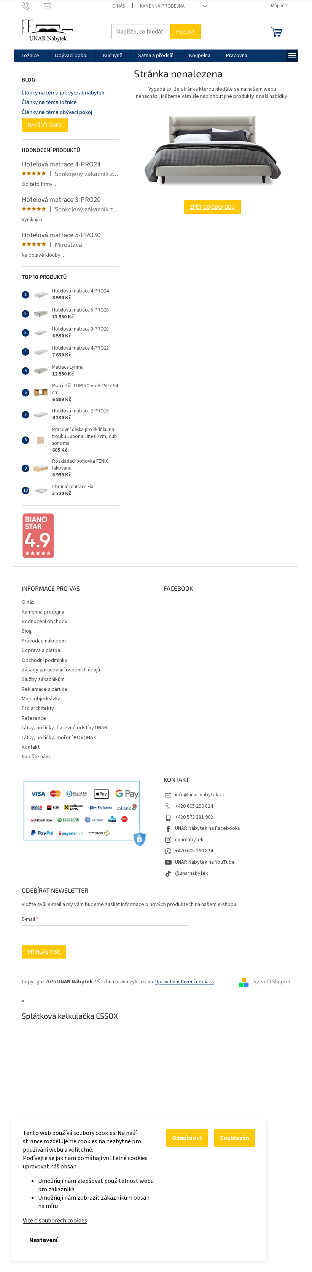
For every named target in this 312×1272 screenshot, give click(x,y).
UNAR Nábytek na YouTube (205, 862)
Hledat (185, 31)
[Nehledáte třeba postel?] (212, 150)
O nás (118, 6)
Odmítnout (187, 1138)
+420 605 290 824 (194, 806)
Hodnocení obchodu (44, 621)
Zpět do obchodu (212, 206)
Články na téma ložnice (49, 102)
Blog (27, 631)
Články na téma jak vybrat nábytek (63, 92)
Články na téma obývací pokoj (57, 112)
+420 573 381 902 (194, 817)
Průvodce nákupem (44, 641)
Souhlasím (234, 1138)
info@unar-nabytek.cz (200, 795)
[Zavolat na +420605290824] (33, 5)
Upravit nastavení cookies (184, 982)
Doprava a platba (41, 650)
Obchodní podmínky (44, 660)
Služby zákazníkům (43, 679)
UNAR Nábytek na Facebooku (207, 828)
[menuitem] (30, 56)
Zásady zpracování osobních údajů (61, 670)
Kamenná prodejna (162, 6)
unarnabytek (189, 840)
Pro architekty (38, 708)
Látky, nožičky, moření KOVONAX (59, 737)
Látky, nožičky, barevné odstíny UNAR (64, 728)
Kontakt (31, 747)
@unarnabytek (191, 873)
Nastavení (43, 1240)
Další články (45, 125)
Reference (34, 718)
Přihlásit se (44, 951)
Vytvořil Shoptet (272, 982)
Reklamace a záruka (44, 689)
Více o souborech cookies (55, 1220)
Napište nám (36, 757)
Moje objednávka (41, 699)
